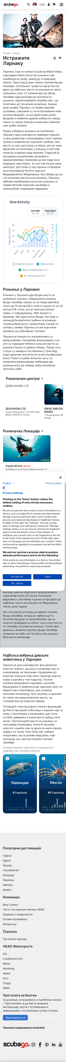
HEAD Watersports (18, 946)
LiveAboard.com (13, 958)
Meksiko (8, 884)
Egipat (7, 860)
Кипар (16, 53)
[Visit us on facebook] (40, 1044)
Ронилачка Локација (21, 431)
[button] (9, 483)
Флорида (8, 875)
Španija (7, 865)
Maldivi (7, 889)
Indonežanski (11, 870)
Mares (6, 963)
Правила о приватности (17, 914)
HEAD (6, 988)
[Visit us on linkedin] (53, 1044)
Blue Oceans (10, 904)
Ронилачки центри (23, 379)
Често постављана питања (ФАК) (24, 909)
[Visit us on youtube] (60, 1044)
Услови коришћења (15, 919)
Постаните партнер (15, 939)
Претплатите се (15, 1017)
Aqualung (8, 968)
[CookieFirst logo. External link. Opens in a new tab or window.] (4, 487)
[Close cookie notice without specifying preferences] (60, 477)
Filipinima (8, 880)
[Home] (11, 5)
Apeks (6, 973)
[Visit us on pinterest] (47, 1044)
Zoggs (7, 983)
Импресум (9, 924)
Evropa (6, 53)
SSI (5, 953)
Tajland (7, 855)
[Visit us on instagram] (33, 1044)
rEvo (5, 978)
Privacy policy (53, 483)
